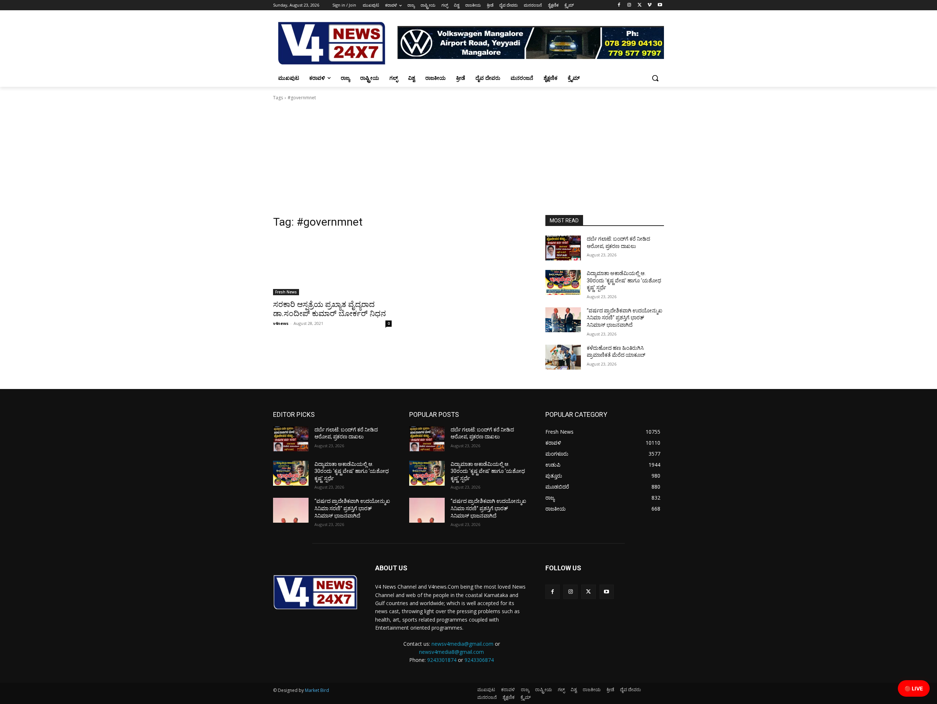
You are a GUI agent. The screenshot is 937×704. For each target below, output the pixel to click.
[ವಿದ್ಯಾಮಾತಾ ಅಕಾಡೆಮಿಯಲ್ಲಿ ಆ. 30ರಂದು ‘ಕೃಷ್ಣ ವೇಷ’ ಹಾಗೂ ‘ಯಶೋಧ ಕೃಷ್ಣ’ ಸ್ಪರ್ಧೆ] (563, 282)
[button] (655, 78)
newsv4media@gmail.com (462, 643)
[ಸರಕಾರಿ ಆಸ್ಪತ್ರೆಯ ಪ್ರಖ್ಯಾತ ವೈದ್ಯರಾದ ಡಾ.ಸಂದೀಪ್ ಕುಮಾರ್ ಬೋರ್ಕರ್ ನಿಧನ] (332, 265)
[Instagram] (629, 5)
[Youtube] (660, 5)
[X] (639, 5)
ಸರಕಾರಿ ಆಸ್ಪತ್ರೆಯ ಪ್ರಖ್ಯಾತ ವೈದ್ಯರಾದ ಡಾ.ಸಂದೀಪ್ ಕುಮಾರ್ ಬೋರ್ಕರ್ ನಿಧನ (329, 309)
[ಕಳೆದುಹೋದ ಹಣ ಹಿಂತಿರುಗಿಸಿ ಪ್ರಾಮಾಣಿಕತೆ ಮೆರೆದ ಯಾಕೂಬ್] (563, 357)
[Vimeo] (649, 5)
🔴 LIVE (913, 688)
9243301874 (441, 659)
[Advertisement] (468, 160)
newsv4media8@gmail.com (451, 651)
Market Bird (317, 690)
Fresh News (286, 291)
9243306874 (479, 659)
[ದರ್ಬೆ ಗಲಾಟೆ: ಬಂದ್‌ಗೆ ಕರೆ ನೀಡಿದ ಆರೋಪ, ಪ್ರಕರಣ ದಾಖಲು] (563, 248)
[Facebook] (619, 5)
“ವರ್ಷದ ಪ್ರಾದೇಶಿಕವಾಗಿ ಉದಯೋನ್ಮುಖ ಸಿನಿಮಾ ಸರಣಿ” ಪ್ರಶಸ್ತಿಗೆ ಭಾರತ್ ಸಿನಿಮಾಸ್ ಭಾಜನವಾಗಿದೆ (624, 318)
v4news (280, 323)
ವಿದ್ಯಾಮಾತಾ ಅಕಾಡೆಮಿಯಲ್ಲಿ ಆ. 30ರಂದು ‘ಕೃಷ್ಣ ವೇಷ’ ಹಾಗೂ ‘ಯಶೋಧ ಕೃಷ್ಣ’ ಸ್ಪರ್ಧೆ (624, 280)
